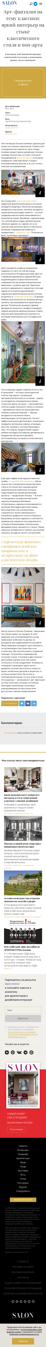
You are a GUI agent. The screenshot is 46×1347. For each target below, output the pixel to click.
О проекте (23, 1261)
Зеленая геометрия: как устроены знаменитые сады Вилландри (22, 900)
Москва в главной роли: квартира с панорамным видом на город (22, 845)
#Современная (28, 865)
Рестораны (23, 1183)
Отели (23, 1179)
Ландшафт (23, 1154)
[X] (22, 703)
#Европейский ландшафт (31, 917)
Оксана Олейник (11, 128)
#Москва (7, 868)
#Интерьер (8, 813)
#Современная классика (23, 813)
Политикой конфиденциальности (22, 1034)
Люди (23, 1166)
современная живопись (22, 481)
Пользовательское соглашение (23, 1288)
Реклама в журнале (23, 1272)
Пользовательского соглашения (22, 1032)
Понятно (23, 1341)
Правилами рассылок (17, 1037)
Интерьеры (23, 1150)
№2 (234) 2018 (11, 134)
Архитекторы (23, 1158)
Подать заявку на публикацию (23, 1283)
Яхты (23, 1174)
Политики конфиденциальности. (24, 1334)
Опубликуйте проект (23, 1200)
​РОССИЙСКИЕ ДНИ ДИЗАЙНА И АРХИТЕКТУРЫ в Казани (22, 948)
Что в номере (16, 1129)
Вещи (23, 1162)
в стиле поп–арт (22, 232)
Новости (23, 1146)
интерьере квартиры (23, 296)
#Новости (8, 969)
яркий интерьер (24, 158)
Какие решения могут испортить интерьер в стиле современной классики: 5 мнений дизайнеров (22, 797)
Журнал (23, 1187)
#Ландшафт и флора (12, 917)
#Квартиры (17, 865)
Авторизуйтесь (10, 733)
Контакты (23, 1277)
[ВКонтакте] (28, 703)
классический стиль (26, 201)
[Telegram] (34, 703)
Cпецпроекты (23, 1191)
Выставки (23, 1170)
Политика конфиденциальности (23, 1293)
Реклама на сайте (23, 1267)
